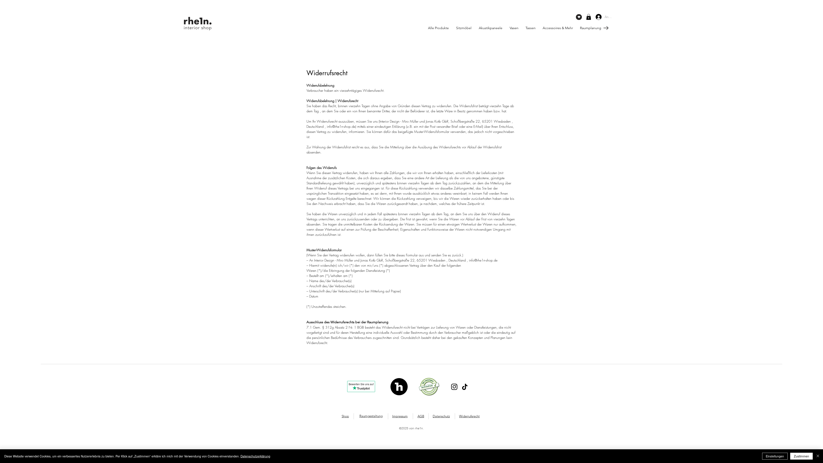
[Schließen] (817, 456)
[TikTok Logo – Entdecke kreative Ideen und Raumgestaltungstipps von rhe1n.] (465, 387)
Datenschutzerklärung (255, 456)
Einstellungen (775, 456)
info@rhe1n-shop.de (341, 126)
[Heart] (579, 17)
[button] (588, 17)
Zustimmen (801, 456)
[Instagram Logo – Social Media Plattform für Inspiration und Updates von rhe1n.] (454, 387)
